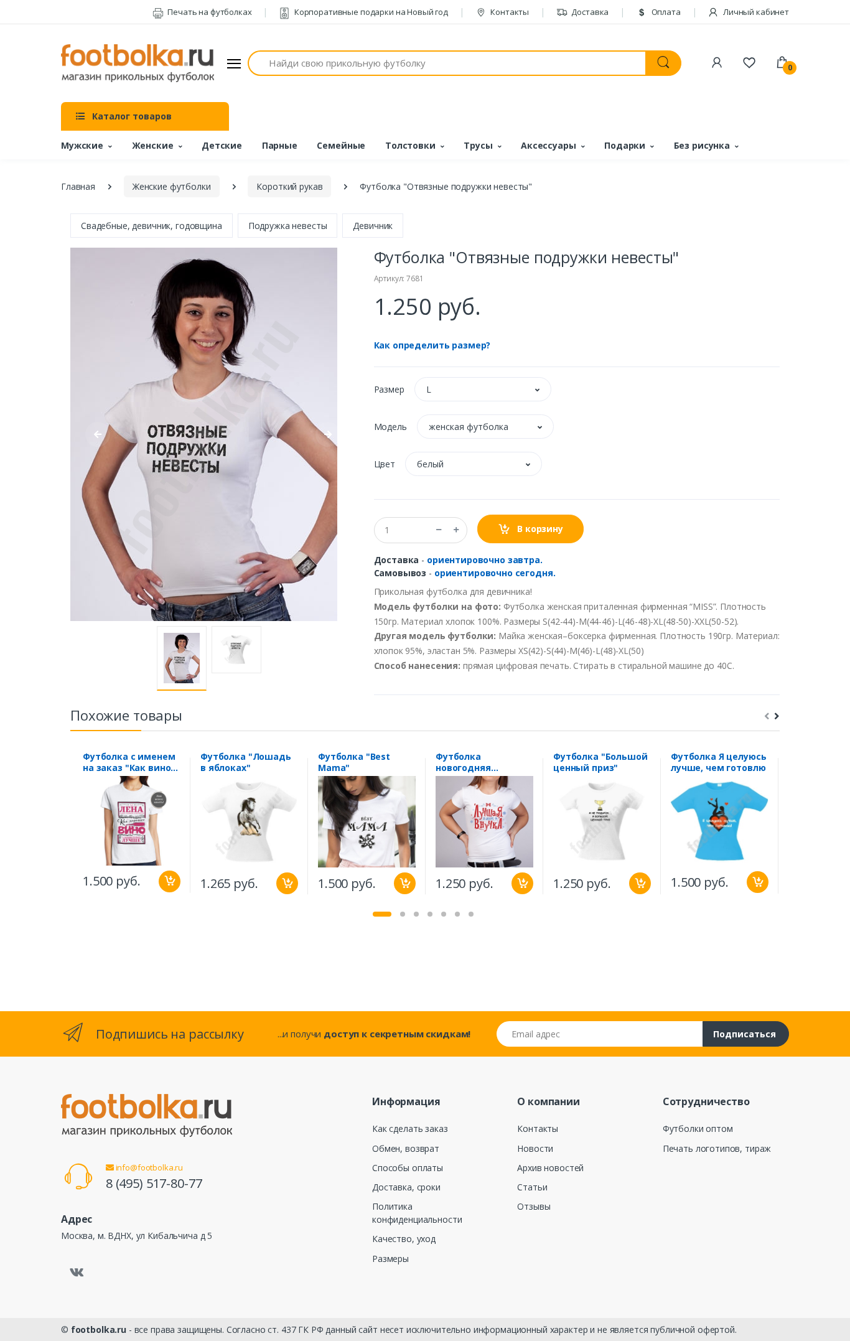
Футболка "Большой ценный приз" (600, 762)
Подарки (624, 145)
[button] (482, 389)
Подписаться (744, 1034)
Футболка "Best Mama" (354, 762)
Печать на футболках (208, 11)
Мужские (82, 145)
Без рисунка (702, 145)
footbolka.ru (98, 1329)
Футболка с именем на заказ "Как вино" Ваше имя (129, 762)
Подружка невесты (287, 225)
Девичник (373, 225)
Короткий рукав (289, 186)
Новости (535, 1148)
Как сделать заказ (410, 1128)
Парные (279, 145)
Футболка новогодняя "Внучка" (463, 762)
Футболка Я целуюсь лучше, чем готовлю (718, 762)
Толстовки (410, 145)
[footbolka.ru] (137, 63)
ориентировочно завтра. (485, 560)
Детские (222, 145)
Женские (153, 145)
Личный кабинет (755, 11)
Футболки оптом (698, 1128)
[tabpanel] (131, 825)
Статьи (532, 1187)
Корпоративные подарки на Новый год (370, 11)
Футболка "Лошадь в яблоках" (245, 762)
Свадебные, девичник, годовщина (151, 225)
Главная (78, 186)
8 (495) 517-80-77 (154, 1183)
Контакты (508, 11)
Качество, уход (404, 1239)
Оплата (665, 11)
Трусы (478, 145)
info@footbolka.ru (148, 1167)
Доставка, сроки (406, 1187)
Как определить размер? (432, 345)
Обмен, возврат (405, 1148)
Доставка (589, 11)
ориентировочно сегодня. (495, 573)
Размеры (390, 1258)
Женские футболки (172, 186)
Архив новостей (550, 1168)
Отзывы (533, 1206)
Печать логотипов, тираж (717, 1148)
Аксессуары (548, 145)
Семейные (341, 145)
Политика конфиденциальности (417, 1212)
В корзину (539, 529)
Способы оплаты (407, 1168)
